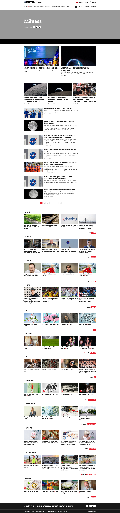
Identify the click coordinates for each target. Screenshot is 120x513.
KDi (26, 356)
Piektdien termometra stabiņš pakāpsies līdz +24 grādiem (31, 227)
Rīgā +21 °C (81, 6)
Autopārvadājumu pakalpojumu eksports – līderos (86, 418)
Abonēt (86, 2)
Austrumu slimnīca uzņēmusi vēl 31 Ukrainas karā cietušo (69, 226)
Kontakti (69, 506)
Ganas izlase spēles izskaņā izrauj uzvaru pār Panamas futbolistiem (50, 300)
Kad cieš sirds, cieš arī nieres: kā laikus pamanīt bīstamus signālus (31, 442)
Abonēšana (28, 506)
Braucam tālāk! (67, 369)
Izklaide (28, 478)
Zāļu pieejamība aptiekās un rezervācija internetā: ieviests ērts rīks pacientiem (69, 442)
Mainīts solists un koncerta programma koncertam (87, 371)
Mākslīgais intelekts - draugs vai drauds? (60, 6)
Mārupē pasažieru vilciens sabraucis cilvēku (49, 226)
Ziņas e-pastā (52, 506)
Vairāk (89, 232)
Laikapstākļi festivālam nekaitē (67, 347)
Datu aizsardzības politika (51, 511)
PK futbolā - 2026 (41, 8)
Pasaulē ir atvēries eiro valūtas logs (49, 417)
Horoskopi (37, 506)
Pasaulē (28, 236)
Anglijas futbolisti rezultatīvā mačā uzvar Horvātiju (69, 299)
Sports (27, 285)
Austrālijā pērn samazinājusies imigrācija (68, 250)
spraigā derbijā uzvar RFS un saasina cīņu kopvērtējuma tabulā (86, 300)
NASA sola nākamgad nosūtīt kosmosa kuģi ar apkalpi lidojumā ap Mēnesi (60, 163)
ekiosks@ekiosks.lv (92, 511)
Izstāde (49, 369)
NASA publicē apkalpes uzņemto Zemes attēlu (58, 99)
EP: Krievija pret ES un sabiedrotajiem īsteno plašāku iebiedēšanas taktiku (32, 251)
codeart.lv (64, 511)
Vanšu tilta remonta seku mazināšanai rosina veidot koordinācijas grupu (87, 227)
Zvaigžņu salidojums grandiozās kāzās (86, 347)
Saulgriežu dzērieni (50, 491)
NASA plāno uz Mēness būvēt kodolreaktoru (59, 189)
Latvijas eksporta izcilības (30, 8)
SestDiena (28, 334)
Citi (26, 311)
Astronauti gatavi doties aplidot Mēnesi (58, 108)
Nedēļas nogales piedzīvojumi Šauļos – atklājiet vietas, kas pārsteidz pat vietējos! (69, 468)
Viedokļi (28, 261)
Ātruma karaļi (67, 394)
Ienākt (94, 2)
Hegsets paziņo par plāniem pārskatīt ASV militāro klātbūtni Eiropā (87, 251)
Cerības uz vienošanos (69, 274)
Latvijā (27, 212)
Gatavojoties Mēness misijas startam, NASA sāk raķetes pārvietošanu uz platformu (59, 136)
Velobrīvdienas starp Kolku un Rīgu (31, 466)
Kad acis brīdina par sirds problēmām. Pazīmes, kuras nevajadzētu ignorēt (87, 442)
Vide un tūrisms (30, 452)
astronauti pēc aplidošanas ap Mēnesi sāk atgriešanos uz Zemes (34, 99)
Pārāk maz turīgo (68, 417)
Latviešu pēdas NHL (50, 394)
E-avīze (44, 506)
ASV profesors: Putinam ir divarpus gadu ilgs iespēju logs (31, 275)
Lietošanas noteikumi (39, 511)
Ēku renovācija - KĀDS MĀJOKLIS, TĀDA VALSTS (39, 6)
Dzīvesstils (29, 428)
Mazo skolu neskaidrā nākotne (85, 274)
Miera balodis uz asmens (31, 324)
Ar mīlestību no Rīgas (50, 324)
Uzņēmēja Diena (30, 404)
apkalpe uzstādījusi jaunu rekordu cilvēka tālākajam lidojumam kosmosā (84, 99)
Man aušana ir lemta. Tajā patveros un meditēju (50, 441)
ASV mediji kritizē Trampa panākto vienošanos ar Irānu (50, 250)
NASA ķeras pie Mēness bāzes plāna (41, 68)
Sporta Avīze (29, 381)
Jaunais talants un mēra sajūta (31, 394)
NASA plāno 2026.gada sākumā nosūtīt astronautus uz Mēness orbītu (58, 177)
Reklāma (62, 506)
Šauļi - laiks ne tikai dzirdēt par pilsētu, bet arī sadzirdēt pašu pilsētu (50, 467)
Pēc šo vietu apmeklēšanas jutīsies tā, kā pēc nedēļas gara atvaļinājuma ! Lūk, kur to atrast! (87, 468)
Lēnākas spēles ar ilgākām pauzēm (50, 347)
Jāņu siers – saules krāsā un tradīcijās (69, 492)
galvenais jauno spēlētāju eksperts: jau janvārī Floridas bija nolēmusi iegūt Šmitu (32, 301)
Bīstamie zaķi (85, 324)
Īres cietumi (66, 324)
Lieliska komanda (86, 394)
